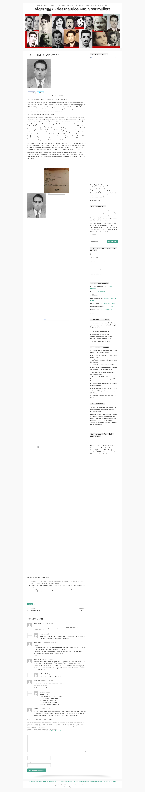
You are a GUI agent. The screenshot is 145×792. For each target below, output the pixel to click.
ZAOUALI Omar (109, 310)
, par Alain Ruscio (103, 379)
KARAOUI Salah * (108, 306)
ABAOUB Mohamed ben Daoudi (99, 262)
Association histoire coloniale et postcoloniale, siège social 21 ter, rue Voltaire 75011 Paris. (88, 781)
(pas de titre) (94, 254)
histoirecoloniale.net (96, 448)
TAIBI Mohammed (103, 313)
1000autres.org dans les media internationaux (43, 781)
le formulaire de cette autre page (59, 730)
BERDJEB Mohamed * (110, 303)
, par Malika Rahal (103, 365)
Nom (29, 755)
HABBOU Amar (102, 292)
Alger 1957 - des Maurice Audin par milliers (72, 9)
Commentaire (31, 734)
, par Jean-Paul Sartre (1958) (104, 388)
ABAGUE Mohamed (95, 258)
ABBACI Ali (93, 266)
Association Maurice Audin (106, 446)
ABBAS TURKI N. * (95, 270)
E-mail (29, 762)
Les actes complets (96, 424)
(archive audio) (101, 393)
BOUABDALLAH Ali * (107, 295)
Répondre (53, 623)
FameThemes (77, 787)
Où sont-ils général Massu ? (100, 395)
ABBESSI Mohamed (95, 274)
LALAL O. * (83, 610)
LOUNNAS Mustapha (33, 610)
